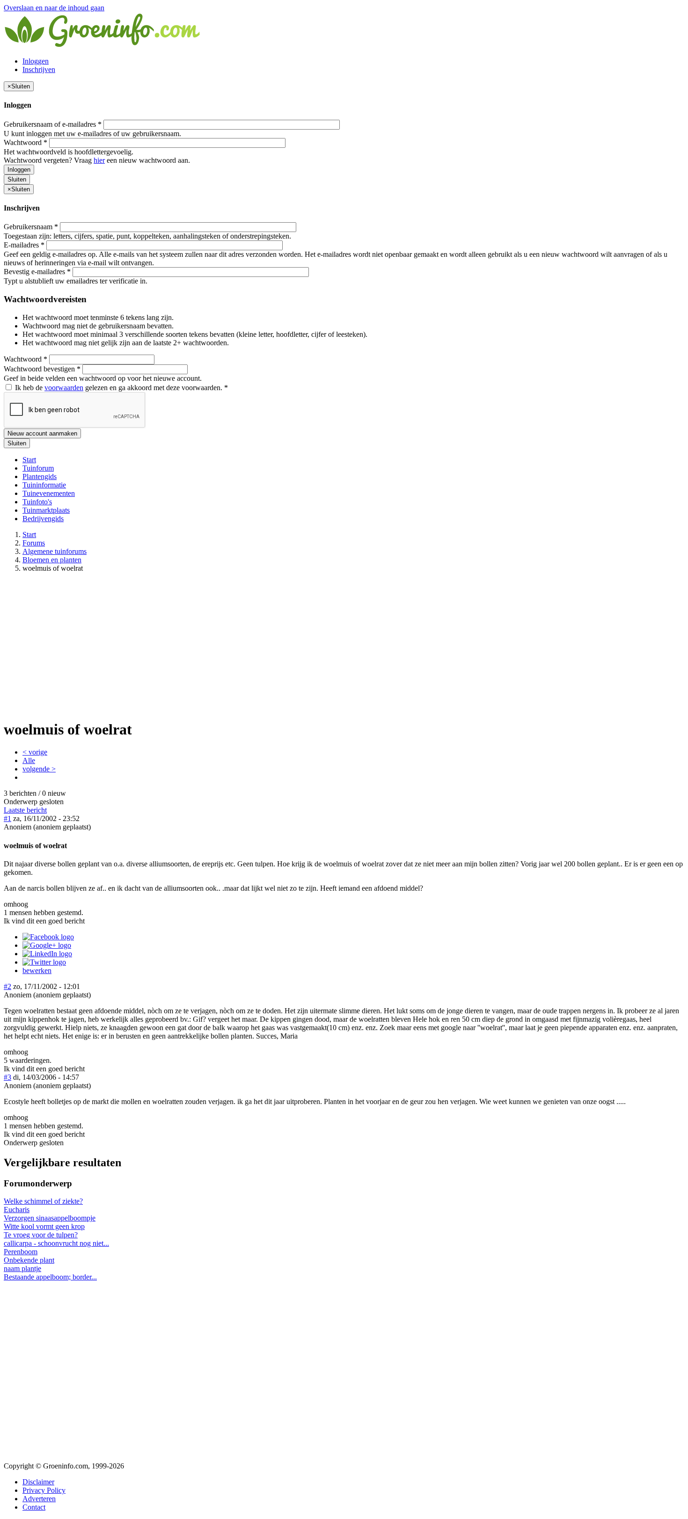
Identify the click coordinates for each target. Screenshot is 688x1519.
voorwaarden (63, 388)
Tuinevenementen (48, 493)
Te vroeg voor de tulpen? (41, 1235)
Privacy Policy (44, 1490)
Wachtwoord (25, 142)
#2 (7, 986)
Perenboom (20, 1252)
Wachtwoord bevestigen (42, 369)
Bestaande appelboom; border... (50, 1277)
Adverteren (39, 1499)
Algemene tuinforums (54, 551)
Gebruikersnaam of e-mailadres (53, 124)
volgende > (39, 769)
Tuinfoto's (37, 502)
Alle (28, 760)
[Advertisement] (344, 645)
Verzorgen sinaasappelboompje (49, 1218)
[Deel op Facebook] (48, 937)
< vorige (34, 752)
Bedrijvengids (43, 519)
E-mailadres (24, 245)
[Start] (103, 45)
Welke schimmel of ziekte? (43, 1201)
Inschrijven (38, 69)
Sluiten (16, 179)
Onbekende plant (29, 1260)
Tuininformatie (44, 485)
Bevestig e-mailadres (37, 272)
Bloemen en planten (51, 560)
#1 (7, 818)
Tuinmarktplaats (46, 510)
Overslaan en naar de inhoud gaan (54, 8)
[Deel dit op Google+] (46, 945)
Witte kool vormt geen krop (44, 1226)
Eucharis (16, 1210)
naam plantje (22, 1268)
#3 (7, 1077)
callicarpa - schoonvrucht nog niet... (56, 1243)
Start (29, 460)
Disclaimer (38, 1482)
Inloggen (35, 61)
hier (99, 160)
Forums (33, 543)
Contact (33, 1507)
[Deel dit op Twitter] (44, 962)
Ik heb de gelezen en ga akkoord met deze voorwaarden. (120, 388)
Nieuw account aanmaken (42, 433)
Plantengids (39, 476)
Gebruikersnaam (31, 227)
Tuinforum (38, 468)
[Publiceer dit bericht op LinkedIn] (47, 954)
